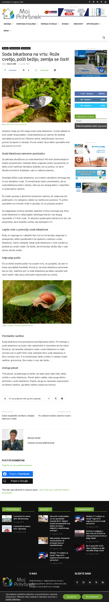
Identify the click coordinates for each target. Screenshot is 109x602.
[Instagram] (93, 2)
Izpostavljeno (14, 48)
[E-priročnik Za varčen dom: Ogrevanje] (7, 528)
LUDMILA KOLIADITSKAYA (16, 326)
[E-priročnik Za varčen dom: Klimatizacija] (7, 518)
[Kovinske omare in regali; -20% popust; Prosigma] (74, 12)
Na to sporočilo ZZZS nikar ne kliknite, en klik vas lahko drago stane (95, 548)
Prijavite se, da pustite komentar (17, 465)
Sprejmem (71, 596)
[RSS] (97, 2)
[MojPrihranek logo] (21, 13)
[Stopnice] (91, 168)
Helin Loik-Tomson (13, 124)
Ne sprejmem (92, 596)
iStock (24, 124)
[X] (101, 2)
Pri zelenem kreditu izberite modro (54, 415)
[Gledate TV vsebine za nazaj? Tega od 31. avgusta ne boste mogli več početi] (43, 555)
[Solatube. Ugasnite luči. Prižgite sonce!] (91, 155)
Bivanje (5, 48)
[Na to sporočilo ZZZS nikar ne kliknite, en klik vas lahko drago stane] (79, 548)
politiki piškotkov (13, 599)
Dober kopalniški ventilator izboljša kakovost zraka (18, 417)
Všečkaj (101, 94)
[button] (103, 37)
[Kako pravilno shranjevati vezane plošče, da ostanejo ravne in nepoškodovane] (43, 540)
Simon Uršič (11, 64)
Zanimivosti (26, 48)
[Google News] (105, 2)
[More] (55, 70)
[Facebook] (89, 2)
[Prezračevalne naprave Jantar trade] (91, 181)
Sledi (103, 99)
